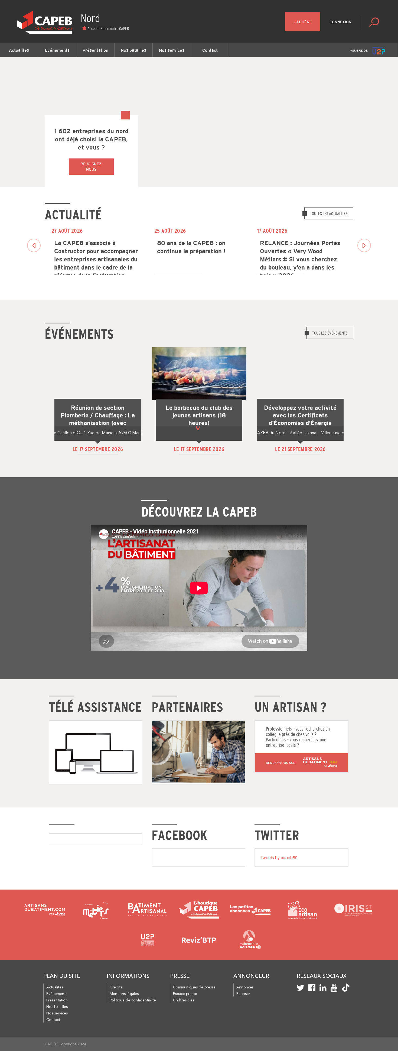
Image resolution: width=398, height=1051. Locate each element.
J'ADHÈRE (302, 22)
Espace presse (185, 994)
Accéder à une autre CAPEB (108, 28)
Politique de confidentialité (133, 1000)
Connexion (340, 22)
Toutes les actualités (329, 213)
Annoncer (244, 987)
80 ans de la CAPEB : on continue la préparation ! (191, 247)
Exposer (243, 994)
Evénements (57, 50)
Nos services (171, 50)
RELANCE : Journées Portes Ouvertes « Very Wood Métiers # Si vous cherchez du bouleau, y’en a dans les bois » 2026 (300, 256)
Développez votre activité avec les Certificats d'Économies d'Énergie (300, 415)
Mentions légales (124, 994)
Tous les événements (330, 332)
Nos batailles (133, 50)
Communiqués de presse (194, 987)
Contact (210, 50)
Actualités (19, 50)
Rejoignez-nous (91, 166)
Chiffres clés (183, 1000)
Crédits (116, 987)
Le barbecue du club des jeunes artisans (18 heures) (199, 415)
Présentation (95, 50)
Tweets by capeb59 (279, 857)
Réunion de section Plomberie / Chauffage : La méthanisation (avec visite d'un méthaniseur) (98, 419)
